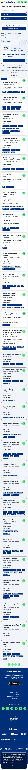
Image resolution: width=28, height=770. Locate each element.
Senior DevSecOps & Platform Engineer (9, 294)
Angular (20, 126)
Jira (4, 364)
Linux (4, 106)
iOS (4, 381)
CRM (15, 346)
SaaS (16, 206)
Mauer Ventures (7, 297)
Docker (13, 106)
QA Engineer (6, 175)
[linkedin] (16, 708)
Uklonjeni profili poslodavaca (14, 696)
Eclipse (17, 150)
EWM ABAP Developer (9, 139)
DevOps (19, 106)
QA (4, 186)
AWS (9, 106)
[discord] (20, 708)
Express (16, 456)
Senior (17, 109)
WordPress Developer (10, 559)
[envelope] (24, 708)
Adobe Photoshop (11, 91)
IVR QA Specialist (8, 214)
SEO (19, 91)
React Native (6, 494)
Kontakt (14, 701)
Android (8, 381)
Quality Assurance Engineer (12, 370)
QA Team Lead (7, 539)
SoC (23, 285)
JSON (13, 128)
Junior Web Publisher (9, 82)
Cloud (13, 109)
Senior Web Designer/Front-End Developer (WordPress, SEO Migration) (12, 332)
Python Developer (9, 501)
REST (18, 128)
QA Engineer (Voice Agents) (12, 354)
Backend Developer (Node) (12, 442)
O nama (14, 688)
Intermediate (6, 133)
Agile (13, 417)
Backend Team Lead (9, 464)
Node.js (8, 453)
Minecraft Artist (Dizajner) (11, 236)
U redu (14, 766)
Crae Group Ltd (7, 315)
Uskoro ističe (21, 37)
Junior (23, 91)
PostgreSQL (15, 453)
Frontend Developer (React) (12, 423)
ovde (12, 762)
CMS (4, 91)
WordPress (5, 346)
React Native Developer (11, 481)
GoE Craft (5, 237)
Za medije (14, 698)
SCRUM (8, 417)
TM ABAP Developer (9, 158)
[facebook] (3, 708)
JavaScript (5, 126)
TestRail (12, 364)
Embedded (20, 346)
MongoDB (17, 130)
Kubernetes (15, 307)
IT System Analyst (9, 520)
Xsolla (4, 646)
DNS (8, 109)
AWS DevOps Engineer (10, 97)
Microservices (6, 656)
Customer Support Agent (11, 313)
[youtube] (11, 708)
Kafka (13, 656)
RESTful (9, 514)
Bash (14, 285)
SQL (8, 206)
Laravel (21, 206)
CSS (11, 126)
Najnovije (7, 37)
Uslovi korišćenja (14, 692)
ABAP (8, 150)
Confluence (10, 531)
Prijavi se (14, 61)
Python (8, 128)
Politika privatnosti (14, 694)
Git (4, 128)
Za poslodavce (14, 690)
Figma (4, 349)
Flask (14, 514)
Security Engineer (8, 274)
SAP (4, 150)
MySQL (4, 512)
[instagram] (7, 708)
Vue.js (16, 208)
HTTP (4, 109)
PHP (4, 206)
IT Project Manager (9, 406)
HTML (15, 126)
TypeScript (5, 130)
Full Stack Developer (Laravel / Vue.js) (9, 193)
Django (15, 512)
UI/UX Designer (8, 389)
